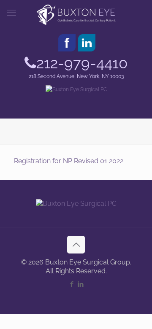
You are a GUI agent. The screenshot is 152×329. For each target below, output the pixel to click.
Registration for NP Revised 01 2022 (68, 161)
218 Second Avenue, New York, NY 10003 (76, 76)
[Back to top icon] (76, 244)
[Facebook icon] (71, 284)
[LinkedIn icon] (80, 284)
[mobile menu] (11, 12)
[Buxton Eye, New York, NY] (76, 14)
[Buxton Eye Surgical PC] (76, 89)
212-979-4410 (82, 63)
